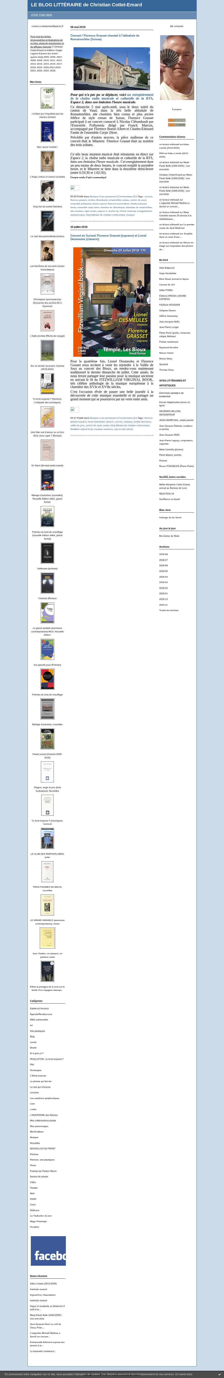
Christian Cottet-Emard (170, 175)
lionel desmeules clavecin (101, 421)
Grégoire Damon (167, 310)
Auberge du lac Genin (170, 517)
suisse (125, 200)
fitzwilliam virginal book (81, 429)
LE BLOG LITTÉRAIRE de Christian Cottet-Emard (86, 4)
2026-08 (163, 554)
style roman (90, 211)
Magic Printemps (38, 1221)
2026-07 (163, 560)
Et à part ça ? (37, 1053)
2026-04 (163, 577)
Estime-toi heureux (39, 1008)
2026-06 (163, 565)
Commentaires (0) (127, 196)
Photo (33, 1165)
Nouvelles (35, 1143)
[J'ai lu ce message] (219, 1374)
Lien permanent (108, 196)
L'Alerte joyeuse (38, 1075)
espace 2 (102, 211)
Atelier (33, 1199)
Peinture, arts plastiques (42, 1159)
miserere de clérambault (112, 207)
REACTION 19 (166, 493)
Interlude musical (38, 1289)
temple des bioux (142, 421)
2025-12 (163, 599)
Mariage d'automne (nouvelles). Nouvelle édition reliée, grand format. (47, 498)
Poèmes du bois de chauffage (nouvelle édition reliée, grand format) (47, 535)
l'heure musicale (128, 211)
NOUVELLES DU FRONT (42, 1148)
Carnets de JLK (167, 284)
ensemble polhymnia (80, 203)
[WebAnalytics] (74, 190)
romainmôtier (114, 200)
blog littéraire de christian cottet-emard (105, 215)
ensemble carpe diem (88, 207)
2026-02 (163, 588)
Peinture (34, 1154)
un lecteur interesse (169, 187)
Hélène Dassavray (168, 316)
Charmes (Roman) (47, 598)
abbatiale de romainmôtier (139, 207)
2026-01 (163, 593)
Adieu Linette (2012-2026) (43, 1283)
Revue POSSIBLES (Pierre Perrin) (176, 466)
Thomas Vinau (166, 370)
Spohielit (163, 364)
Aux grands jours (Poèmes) (47, 665)
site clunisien (76, 211)
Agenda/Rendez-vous (41, 1014)
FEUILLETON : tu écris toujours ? (47, 1059)
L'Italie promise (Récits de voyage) (47, 336)
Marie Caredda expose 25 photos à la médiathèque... (175, 215)
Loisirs (33, 1109)
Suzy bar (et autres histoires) (47, 206)
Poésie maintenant (168, 342)
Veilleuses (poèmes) (47, 568)
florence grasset (78, 200)
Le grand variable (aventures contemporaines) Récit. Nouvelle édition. (47, 631)
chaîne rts (113, 211)
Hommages (35, 1070)
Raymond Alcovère (168, 347)
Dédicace (34, 1210)
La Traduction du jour (41, 1216)
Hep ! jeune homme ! (47, 147)
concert (148, 196)
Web (32, 1193)
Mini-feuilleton (37, 1131)
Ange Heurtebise (167, 273)
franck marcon (100, 203)
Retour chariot (166, 353)
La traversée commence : (43, 1351)
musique (130, 215)
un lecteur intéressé (169, 144)
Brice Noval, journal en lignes (174, 279)
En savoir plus (183, 1374)
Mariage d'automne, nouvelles (47, 724)
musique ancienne (103, 429)
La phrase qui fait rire (40, 1081)
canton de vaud (138, 200)
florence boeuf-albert (118, 203)
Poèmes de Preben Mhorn (43, 1171)
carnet (33, 1042)
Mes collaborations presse (43, 1120)
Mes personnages (39, 1126)
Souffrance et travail (169, 499)
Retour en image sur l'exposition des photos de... (176, 246)
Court (32, 1204)
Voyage (34, 1187)
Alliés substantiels (39, 1019)
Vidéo (33, 1182)
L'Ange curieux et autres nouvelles (47, 177)
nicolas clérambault (97, 200)
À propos (176, 109)
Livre (32, 1103)
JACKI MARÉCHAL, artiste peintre (176, 420)
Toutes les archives (168, 610)
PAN (161, 153)
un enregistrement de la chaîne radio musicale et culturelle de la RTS (111, 96)
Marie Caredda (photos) (171, 449)
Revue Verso (165, 358)
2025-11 (163, 605)
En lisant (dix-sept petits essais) (47, 465)
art (31, 1025)
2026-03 (163, 582)
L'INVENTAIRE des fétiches (44, 1115)
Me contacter (176, 26)
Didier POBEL (166, 290)
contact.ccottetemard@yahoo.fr (47, 26)
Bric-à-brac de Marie (169, 536)
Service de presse (39, 1176)
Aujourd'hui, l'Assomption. (43, 1295)
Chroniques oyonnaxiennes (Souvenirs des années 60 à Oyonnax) (47, 302)
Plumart (163, 460)
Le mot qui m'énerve (40, 1087)
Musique (34, 1137)
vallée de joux (77, 425)
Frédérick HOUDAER (169, 305)
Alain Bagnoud (166, 268)
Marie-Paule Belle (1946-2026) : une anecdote (174, 165)
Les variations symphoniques (44, 1098)
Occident (34, 1227)
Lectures (34, 1092)
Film (32, 1064)
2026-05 (163, 571)
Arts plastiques (37, 1031)
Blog (32, 1036)
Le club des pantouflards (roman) (47, 236)
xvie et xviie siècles (123, 429)
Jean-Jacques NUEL (169, 321)
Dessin (33, 1047)
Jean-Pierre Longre (169, 327)
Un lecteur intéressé (169, 233)
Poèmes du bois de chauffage (47, 694)
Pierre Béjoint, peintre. (170, 455)
